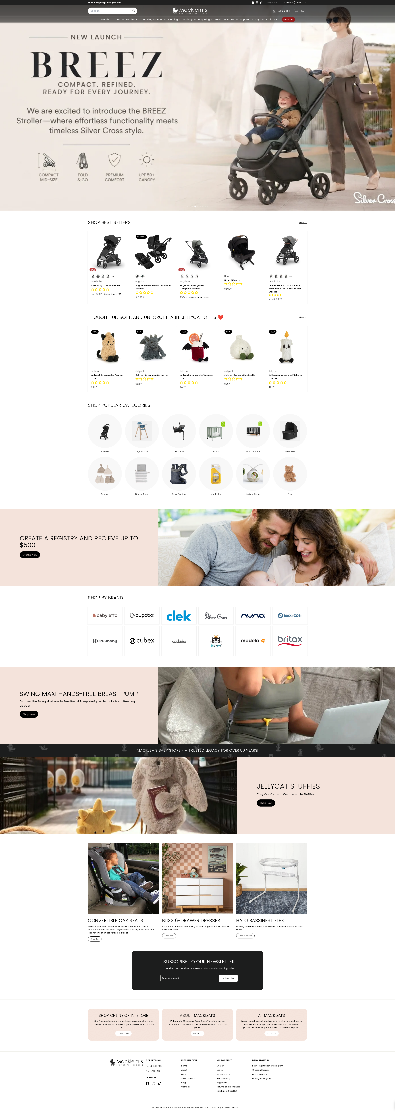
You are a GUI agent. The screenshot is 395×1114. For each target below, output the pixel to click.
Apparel (245, 19)
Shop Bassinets (245, 935)
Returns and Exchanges (228, 1086)
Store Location (123, 1033)
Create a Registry (260, 1070)
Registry (288, 19)
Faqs (183, 1074)
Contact (185, 1086)
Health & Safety (225, 19)
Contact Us (271, 1033)
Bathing (188, 19)
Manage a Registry (261, 1078)
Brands (105, 19)
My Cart (220, 1065)
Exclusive (272, 19)
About (184, 1070)
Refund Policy (223, 1078)
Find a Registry (259, 1074)
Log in (220, 1070)
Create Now (30, 554)
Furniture (132, 19)
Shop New (95, 939)
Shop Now (29, 714)
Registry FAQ (223, 1082)
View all (303, 222)
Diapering (204, 19)
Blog (183, 1082)
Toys (258, 19)
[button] (100, 289)
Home (184, 1065)
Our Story (197, 1033)
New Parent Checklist (227, 1091)
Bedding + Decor (153, 19)
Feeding (173, 19)
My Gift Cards (223, 1074)
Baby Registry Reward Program (267, 1065)
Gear (118, 19)
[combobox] (112, 11)
